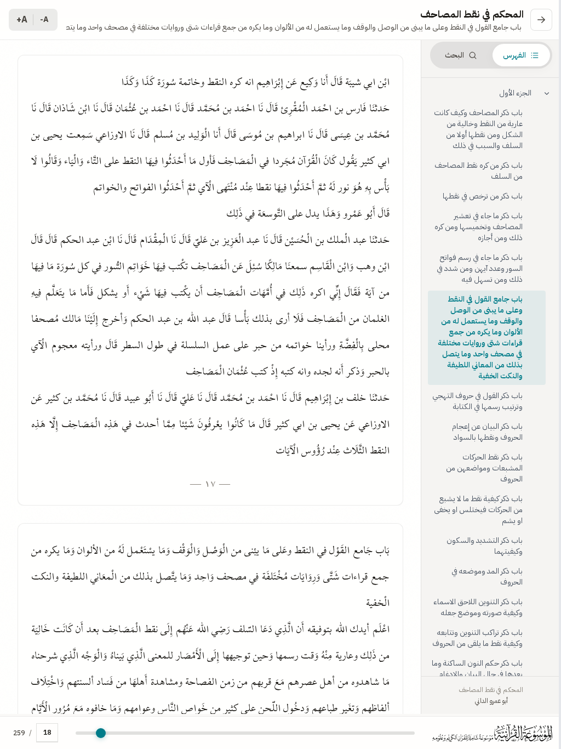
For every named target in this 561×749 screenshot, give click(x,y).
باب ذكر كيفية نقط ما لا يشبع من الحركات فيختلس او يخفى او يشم (478, 509)
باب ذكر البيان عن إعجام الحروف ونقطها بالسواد (487, 432)
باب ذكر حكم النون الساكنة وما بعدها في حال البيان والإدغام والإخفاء (477, 674)
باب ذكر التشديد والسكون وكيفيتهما (484, 546)
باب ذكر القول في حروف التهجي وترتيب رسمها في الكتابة (477, 401)
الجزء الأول (515, 93)
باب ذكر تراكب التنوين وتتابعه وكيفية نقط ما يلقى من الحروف (477, 638)
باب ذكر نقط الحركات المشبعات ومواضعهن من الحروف (484, 468)
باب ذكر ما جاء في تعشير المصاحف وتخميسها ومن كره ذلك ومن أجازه (478, 226)
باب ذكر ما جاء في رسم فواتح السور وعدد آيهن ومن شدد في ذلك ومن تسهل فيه (480, 268)
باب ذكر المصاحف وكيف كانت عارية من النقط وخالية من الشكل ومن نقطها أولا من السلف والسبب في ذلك (478, 129)
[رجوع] (541, 20)
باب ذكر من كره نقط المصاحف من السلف (478, 171)
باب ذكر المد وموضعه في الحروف (487, 576)
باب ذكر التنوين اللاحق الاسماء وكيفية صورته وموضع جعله (478, 607)
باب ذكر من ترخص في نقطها (483, 196)
